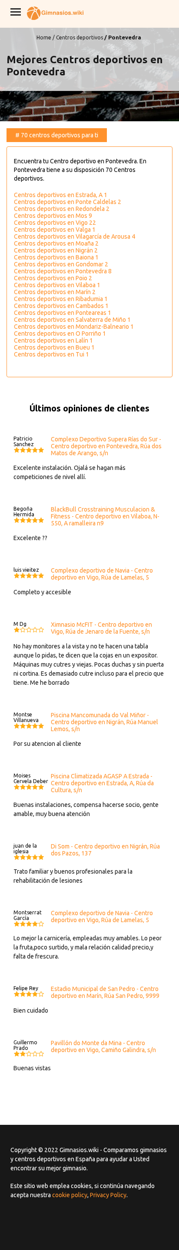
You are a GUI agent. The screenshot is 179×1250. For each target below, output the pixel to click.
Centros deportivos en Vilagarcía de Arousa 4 (74, 236)
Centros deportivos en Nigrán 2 (56, 250)
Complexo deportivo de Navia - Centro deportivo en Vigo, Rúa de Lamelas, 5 (102, 574)
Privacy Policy (108, 1195)
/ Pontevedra (122, 37)
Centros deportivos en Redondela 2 (61, 208)
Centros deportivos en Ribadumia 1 (61, 298)
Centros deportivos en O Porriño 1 (60, 333)
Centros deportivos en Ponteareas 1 (62, 312)
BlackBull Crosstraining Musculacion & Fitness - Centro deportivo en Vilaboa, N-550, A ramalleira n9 (105, 516)
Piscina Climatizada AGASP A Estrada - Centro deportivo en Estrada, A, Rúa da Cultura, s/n (102, 783)
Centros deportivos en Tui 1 (51, 354)
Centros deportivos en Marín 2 (55, 291)
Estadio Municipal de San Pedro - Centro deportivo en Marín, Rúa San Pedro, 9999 (105, 992)
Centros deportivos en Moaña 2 (56, 243)
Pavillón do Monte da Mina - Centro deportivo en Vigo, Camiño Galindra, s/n (103, 1046)
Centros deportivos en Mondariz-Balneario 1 (74, 326)
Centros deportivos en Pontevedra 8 (63, 271)
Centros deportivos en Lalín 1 (53, 340)
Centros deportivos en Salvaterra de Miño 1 (72, 319)
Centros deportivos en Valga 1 (55, 229)
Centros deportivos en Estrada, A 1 (60, 194)
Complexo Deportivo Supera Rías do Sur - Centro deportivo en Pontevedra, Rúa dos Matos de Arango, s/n (106, 446)
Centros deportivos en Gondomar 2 (61, 264)
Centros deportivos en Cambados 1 (61, 305)
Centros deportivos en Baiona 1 (56, 257)
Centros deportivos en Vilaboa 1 (57, 285)
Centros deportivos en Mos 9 (53, 215)
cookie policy (69, 1195)
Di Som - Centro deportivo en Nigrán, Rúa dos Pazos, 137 (105, 850)
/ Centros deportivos (78, 37)
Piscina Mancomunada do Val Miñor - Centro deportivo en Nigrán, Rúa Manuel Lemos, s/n (104, 722)
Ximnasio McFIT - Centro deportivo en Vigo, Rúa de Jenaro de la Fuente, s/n (101, 628)
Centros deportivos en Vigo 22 (55, 222)
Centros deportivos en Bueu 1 (54, 347)
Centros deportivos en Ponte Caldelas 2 (67, 201)
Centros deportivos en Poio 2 (53, 278)
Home (43, 37)
